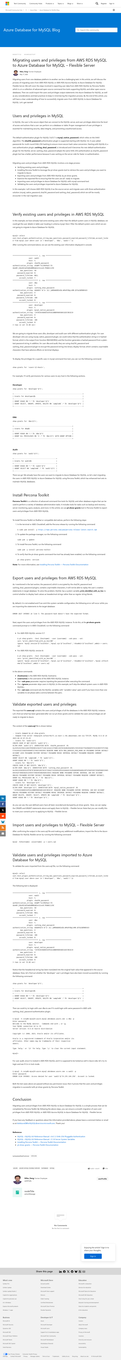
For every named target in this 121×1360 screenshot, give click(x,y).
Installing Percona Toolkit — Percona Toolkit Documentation (64, 564)
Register (104, 3)
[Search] (97, 3)
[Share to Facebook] (64, 1271)
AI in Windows (7, 1302)
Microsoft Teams (7, 1340)
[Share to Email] (84, 1271)
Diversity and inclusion (85, 1340)
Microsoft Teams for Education (87, 1291)
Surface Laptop (7, 1287)
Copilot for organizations (10, 1295)
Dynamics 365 (7, 1328)
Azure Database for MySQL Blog (49, 10)
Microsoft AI (6, 1321)
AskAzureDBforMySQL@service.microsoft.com (36, 1123)
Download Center (46, 1287)
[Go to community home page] (7, 3)
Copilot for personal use (10, 1299)
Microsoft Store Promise (47, 1306)
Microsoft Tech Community (48, 1336)
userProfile (102, 1179)
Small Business (7, 1347)
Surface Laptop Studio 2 (9, 1291)
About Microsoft (83, 1325)
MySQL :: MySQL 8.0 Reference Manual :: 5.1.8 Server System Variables (46, 1139)
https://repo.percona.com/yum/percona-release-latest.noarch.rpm (67, 530)
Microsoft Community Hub (14, 10)
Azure (42, 1321)
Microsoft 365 (7, 1332)
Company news (83, 1328)
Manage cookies (35, 1356)
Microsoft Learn (45, 1328)
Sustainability (82, 1347)
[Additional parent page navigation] (26, 10)
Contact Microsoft (15, 1356)
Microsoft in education (85, 1284)
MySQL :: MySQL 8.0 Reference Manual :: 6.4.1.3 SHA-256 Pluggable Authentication (51, 1136)
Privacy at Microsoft (84, 1332)
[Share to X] (68, 1271)
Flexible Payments (46, 1310)
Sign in (93, 1256)
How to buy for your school (86, 1299)
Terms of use (46, 1356)
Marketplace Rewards (47, 1343)
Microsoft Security (8, 1325)
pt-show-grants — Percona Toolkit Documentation (37, 1145)
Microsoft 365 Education (86, 1295)
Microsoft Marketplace (47, 1340)
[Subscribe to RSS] (80, 1271)
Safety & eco (65, 1356)
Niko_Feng (24, 71)
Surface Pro (6, 1284)
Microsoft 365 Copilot (9, 1343)
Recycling (75, 1356)
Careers (81, 1321)
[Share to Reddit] (72, 1271)
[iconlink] (17, 1192)
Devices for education (85, 1287)
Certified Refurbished (47, 1302)
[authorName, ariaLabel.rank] (16, 73)
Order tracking (45, 1299)
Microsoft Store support (47, 1291)
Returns (43, 1295)
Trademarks (55, 1356)
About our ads (84, 1356)
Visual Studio (44, 1347)
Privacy (26, 1356)
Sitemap (5, 1356)
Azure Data (33, 10)
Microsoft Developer (46, 1325)
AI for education (83, 1310)
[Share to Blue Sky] (76, 1271)
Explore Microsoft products (10, 1306)
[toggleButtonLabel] (113, 10)
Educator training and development (89, 1302)
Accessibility (82, 1343)
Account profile (45, 1284)
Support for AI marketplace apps (50, 1332)
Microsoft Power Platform (10, 1336)
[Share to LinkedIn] (60, 1271)
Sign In (111, 3)
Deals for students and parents (87, 1306)
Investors (81, 1336)
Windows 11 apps (8, 1310)
